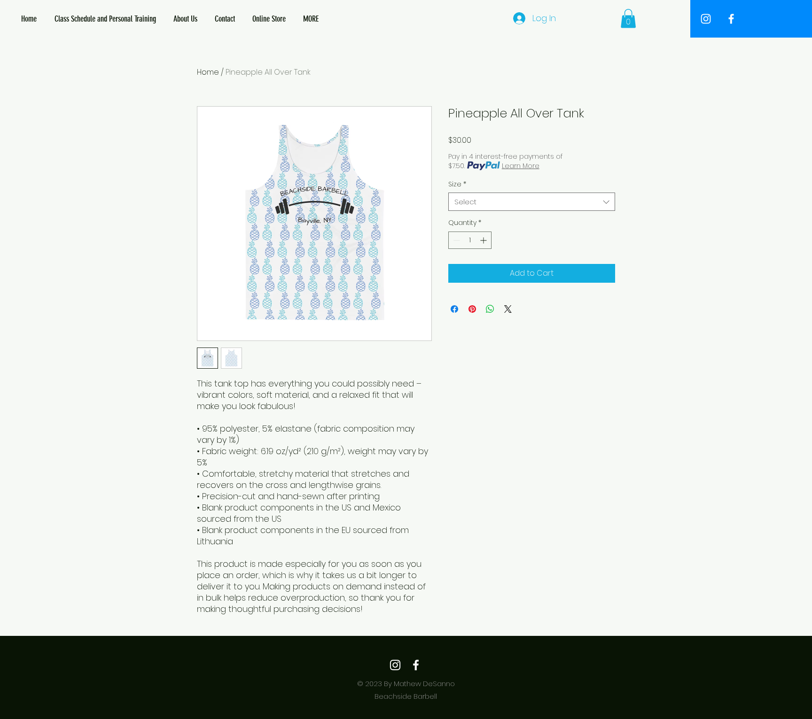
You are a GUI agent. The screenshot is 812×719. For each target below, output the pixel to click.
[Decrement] (455, 240)
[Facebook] (416, 665)
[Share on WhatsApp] (490, 309)
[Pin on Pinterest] (472, 309)
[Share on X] (508, 309)
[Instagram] (395, 665)
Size (457, 184)
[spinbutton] (469, 240)
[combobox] (531, 202)
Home (208, 72)
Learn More (520, 165)
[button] (628, 18)
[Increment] (484, 240)
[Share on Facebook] (454, 309)
